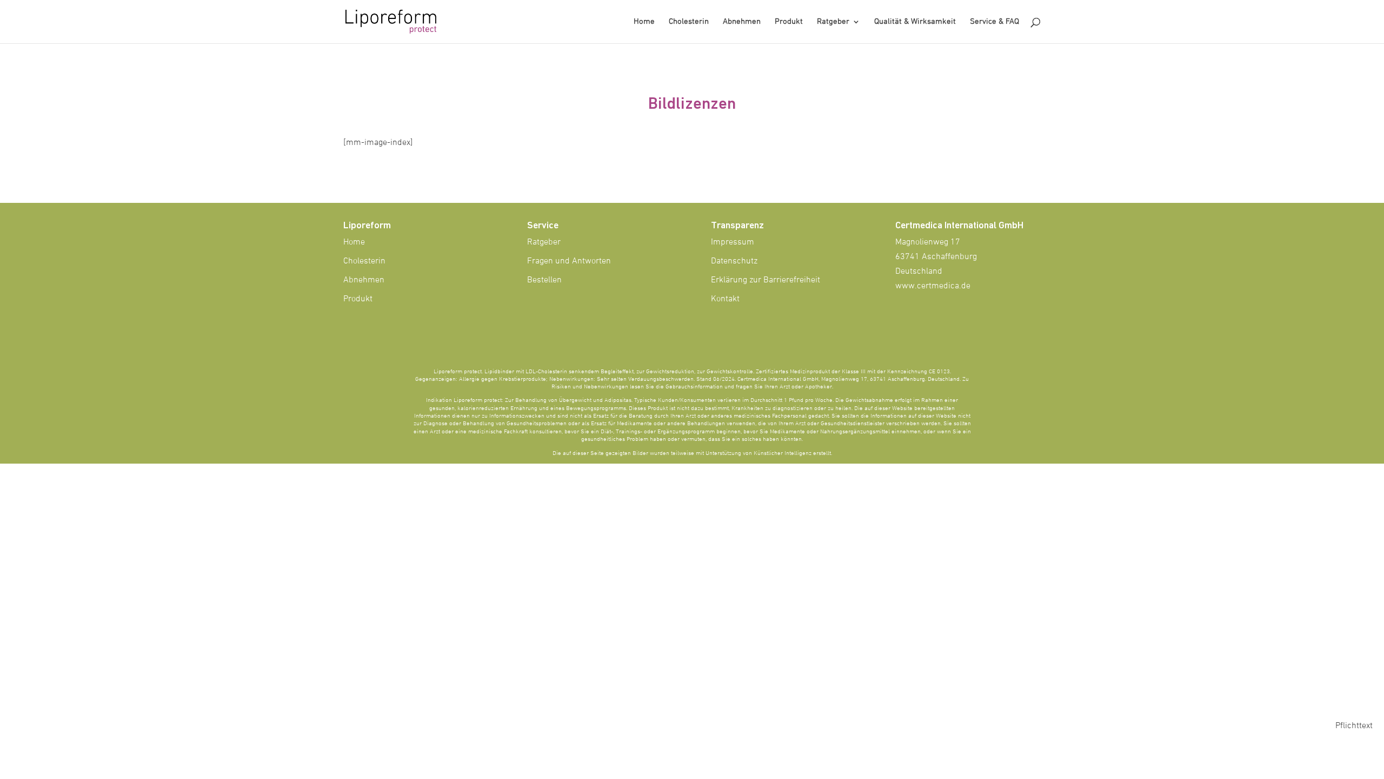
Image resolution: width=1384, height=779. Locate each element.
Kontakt (725, 299)
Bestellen (544, 280)
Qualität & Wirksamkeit (915, 22)
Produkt (789, 22)
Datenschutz (734, 261)
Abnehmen (742, 22)
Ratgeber (833, 22)
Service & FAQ (994, 22)
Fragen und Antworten (569, 261)
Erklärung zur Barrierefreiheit (765, 280)
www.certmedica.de (932, 286)
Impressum (732, 242)
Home (644, 22)
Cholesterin (689, 22)
